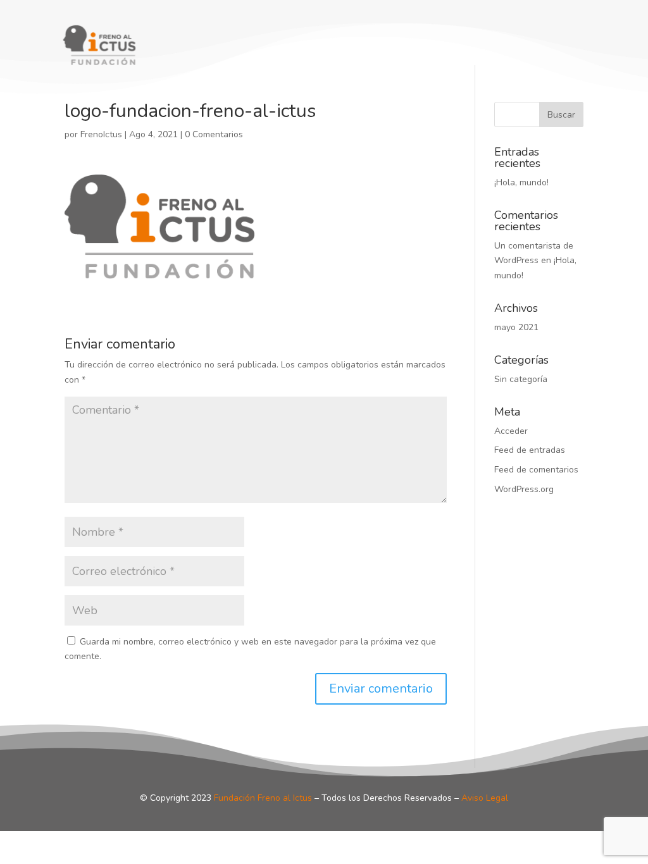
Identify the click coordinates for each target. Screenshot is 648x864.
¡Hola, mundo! (521, 182)
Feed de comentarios (536, 470)
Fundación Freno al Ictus (263, 798)
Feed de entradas (529, 450)
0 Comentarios (214, 134)
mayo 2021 (516, 327)
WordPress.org (524, 489)
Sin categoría (520, 379)
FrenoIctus (101, 134)
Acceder (511, 431)
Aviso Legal (484, 798)
